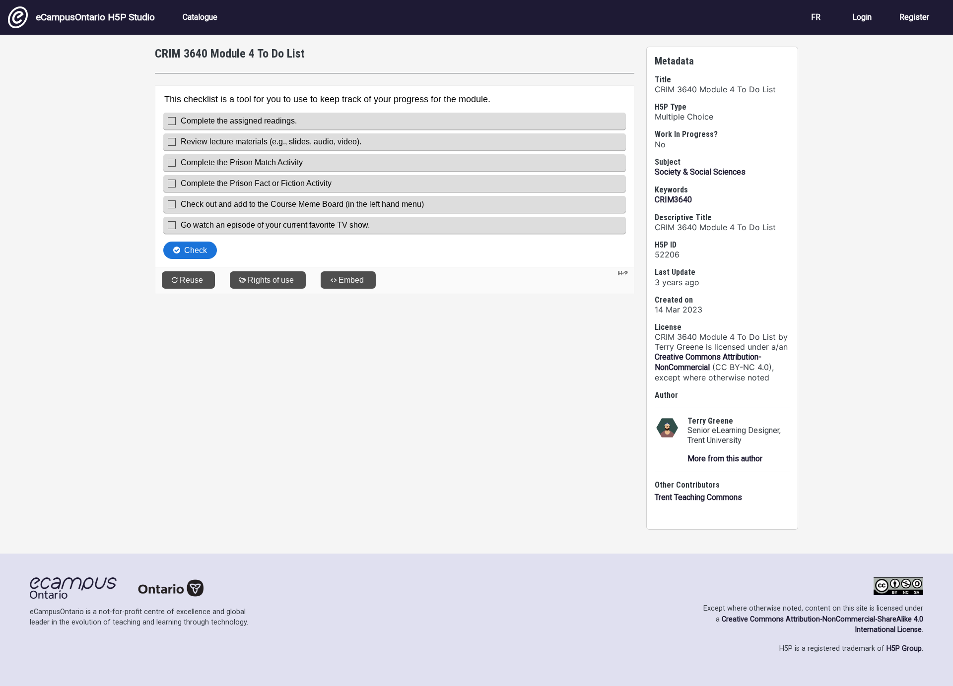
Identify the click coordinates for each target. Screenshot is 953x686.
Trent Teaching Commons (698, 497)
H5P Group (904, 648)
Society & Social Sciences (700, 172)
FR (815, 17)
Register (914, 17)
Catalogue (200, 17)
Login (862, 17)
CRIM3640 (673, 199)
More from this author (724, 458)
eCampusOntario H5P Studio (95, 17)
